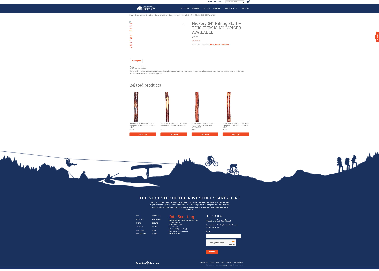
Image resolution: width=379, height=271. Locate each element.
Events (138, 223)
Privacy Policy (214, 262)
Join (137, 216)
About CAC (156, 216)
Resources (140, 230)
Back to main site (215, 2)
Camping (217, 8)
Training (139, 227)
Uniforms (184, 8)
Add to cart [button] (143, 134)
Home (131, 15)
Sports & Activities (161, 15)
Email (209, 231)
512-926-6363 (173, 227)
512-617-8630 (173, 229)
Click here (172, 231)
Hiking (171, 15)
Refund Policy (238, 262)
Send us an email (174, 233)
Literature (245, 8)
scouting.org (204, 262)
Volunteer (156, 219)
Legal (222, 262)
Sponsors (229, 262)
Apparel (195, 8)
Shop (154, 230)
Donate (155, 223)
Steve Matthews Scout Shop (144, 15)
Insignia (206, 8)
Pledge (155, 227)
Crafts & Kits (231, 8)
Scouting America (227, 265)
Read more (174, 134)
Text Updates (141, 234)
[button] (184, 24)
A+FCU (154, 234)
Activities (139, 219)
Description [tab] (136, 61)
